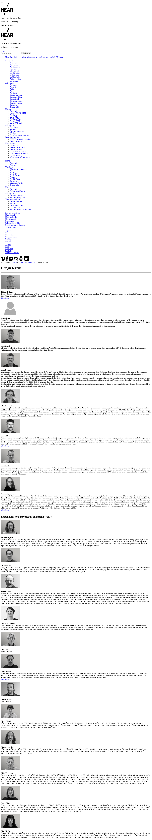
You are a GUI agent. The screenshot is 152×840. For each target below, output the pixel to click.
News (7, 233)
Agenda (8, 231)
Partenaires (13, 145)
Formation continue (12, 137)
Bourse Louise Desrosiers (19, 153)
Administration (15, 67)
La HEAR (9, 61)
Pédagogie (13, 85)
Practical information (17, 205)
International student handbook (20, 209)
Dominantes (14, 115)
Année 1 (13, 87)
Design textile (14, 99)
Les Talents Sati (15, 155)
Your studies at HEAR (13, 199)
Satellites (8, 239)
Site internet (5, 298)
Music (7, 187)
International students (17, 197)
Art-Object (13, 173)
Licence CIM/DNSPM (18, 113)
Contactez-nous (10, 227)
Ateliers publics (15, 79)
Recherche (13, 69)
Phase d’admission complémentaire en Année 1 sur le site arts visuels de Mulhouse (34, 57)
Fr (1, 51)
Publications (14, 65)
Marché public (10, 215)
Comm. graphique (16, 95)
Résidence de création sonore (20, 157)
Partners (12, 165)
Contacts (8, 251)
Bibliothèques (14, 75)
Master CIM (14, 117)
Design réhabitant (16, 97)
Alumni (8, 241)
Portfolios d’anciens (12, 253)
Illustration (13, 105)
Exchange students (16, 195)
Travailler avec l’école (17, 147)
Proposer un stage (16, 149)
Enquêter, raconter (16, 103)
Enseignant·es (15, 73)
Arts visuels (9, 83)
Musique (8, 109)
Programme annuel (16, 141)
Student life (14, 203)
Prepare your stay (16, 201)
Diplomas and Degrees (18, 191)
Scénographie (14, 107)
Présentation (14, 63)
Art (11, 91)
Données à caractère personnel (20, 135)
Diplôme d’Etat (15, 119)
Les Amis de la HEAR (18, 151)
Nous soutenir (10, 143)
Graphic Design (15, 179)
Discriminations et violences (15, 225)
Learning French (15, 207)
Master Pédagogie (16, 123)
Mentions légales (11, 217)
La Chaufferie (15, 77)
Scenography (14, 185)
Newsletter (9, 249)
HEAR (7, 161)
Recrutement (9, 221)
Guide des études (11, 237)
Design (12, 177)
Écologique (14, 81)
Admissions (9, 125)
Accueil (14, 262)
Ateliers (12, 89)
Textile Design (15, 175)
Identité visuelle (10, 219)
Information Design (16, 183)
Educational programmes (18, 169)
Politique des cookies (12, 223)
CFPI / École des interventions (20, 139)
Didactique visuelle (16, 101)
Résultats (13, 133)
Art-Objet (13, 93)
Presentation (14, 163)
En (4, 51)
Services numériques (12, 213)
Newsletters (9, 235)
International (14, 71)
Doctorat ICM (15, 121)
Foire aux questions (16, 131)
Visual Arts (9, 167)
